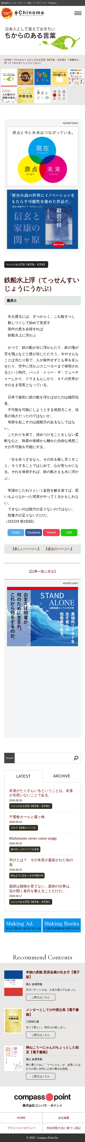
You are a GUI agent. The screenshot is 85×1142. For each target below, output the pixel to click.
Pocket (51, 532)
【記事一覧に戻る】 (42, 571)
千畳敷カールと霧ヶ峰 (27, 817)
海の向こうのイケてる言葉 (25, 849)
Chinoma (19, 59)
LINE (69, 532)
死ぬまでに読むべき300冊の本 (27, 875)
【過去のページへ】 (59, 549)
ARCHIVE (61, 776)
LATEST (23, 776)
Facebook (33, 532)
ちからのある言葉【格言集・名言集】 (47, 59)
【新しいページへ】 (26, 549)
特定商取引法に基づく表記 (64, 1128)
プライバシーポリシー (21, 1128)
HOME (7, 59)
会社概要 (63, 1118)
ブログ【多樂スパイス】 (24, 827)
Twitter (16, 532)
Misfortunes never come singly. (33, 838)
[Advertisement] (42, 692)
